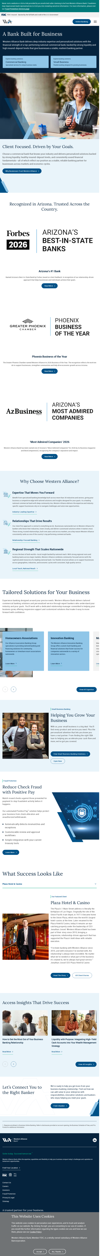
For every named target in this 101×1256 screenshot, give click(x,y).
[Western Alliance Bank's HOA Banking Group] (23, 651)
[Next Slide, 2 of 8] (13, 689)
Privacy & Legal (8, 1197)
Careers (5, 1186)
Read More (48, 286)
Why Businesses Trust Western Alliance (21, 171)
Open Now (58, 761)
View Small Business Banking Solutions (69, 754)
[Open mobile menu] (95, 22)
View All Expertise (86, 689)
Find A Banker (59, 1106)
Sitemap (5, 1201)
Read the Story (59, 975)
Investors (6, 1190)
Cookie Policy (35, 1232)
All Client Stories (82, 975)
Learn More (10, 852)
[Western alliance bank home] (7, 21)
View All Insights (85, 1064)
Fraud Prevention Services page (17, 9)
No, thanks (56, 1251)
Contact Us (6, 1182)
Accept (39, 1251)
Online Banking (82, 21)
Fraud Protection (9, 1194)
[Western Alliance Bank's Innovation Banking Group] (68, 651)
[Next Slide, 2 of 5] (13, 1064)
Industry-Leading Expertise (23, 512)
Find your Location (10, 1168)
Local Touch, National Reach (23, 568)
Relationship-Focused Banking (24, 540)
